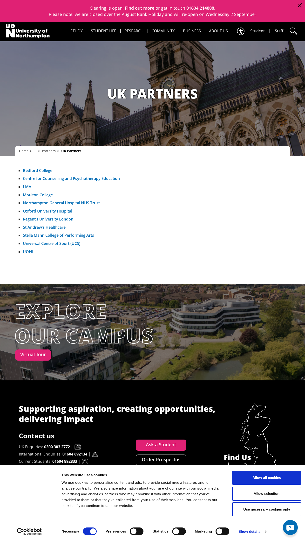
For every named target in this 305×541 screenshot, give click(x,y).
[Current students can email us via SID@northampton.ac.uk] (84, 461)
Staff (279, 31)
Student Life (103, 31)
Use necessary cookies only (266, 509)
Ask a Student (161, 444)
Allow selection (266, 493)
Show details (249, 531)
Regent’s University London (48, 219)
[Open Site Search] (293, 31)
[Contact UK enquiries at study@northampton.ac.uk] (77, 447)
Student (257, 31)
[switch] (136, 531)
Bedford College (37, 170)
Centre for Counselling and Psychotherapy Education (71, 178)
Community (163, 31)
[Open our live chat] (290, 527)
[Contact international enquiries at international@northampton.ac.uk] (95, 454)
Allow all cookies (266, 478)
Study (76, 31)
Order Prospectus (161, 459)
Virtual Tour (33, 354)
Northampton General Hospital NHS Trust (61, 203)
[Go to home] (28, 31)
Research (133, 31)
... (35, 151)
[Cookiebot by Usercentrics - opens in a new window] (29, 531)
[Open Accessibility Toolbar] (240, 31)
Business (192, 31)
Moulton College (38, 195)
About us (218, 31)
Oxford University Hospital (47, 211)
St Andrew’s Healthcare (44, 227)
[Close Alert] (299, 5)
